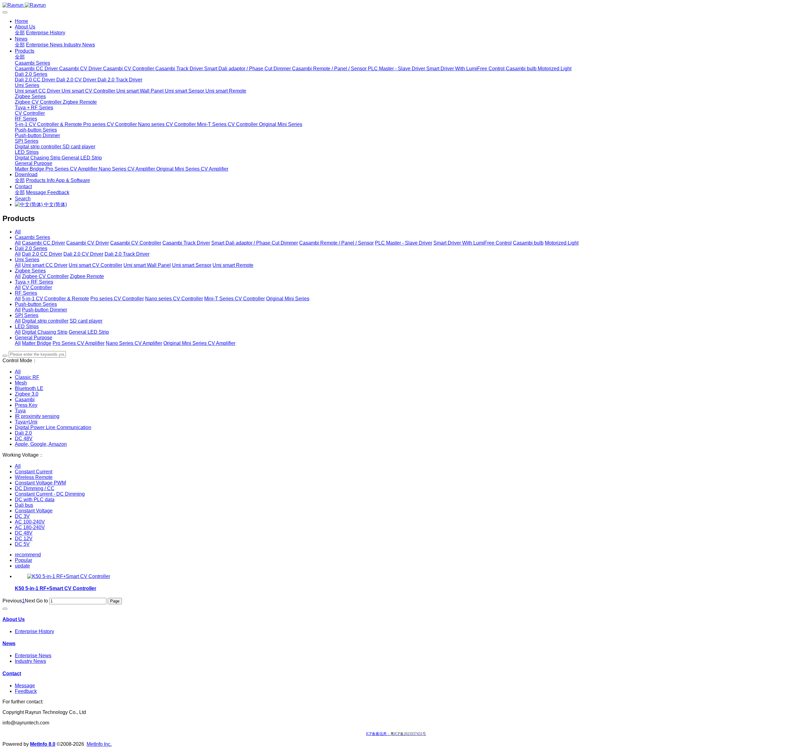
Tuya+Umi (26, 421)
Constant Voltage (34, 510)
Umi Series (27, 259)
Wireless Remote (34, 477)
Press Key (26, 405)
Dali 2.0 (23, 433)
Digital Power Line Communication (53, 427)
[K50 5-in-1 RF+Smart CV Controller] (68, 576)
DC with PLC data (34, 499)
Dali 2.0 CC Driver (42, 254)
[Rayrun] (396, 5)
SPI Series (26, 315)
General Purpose (33, 337)
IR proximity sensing (37, 416)
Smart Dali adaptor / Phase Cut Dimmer (254, 243)
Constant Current (33, 471)
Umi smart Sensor (191, 265)
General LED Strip (89, 332)
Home (21, 21)
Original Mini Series (287, 298)
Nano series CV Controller (174, 298)
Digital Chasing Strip (44, 332)
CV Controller (37, 287)
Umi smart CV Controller (95, 265)
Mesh (21, 382)
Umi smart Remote (233, 265)
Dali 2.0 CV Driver (83, 254)
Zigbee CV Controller (45, 276)
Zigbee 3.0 (26, 394)
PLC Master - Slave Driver (403, 243)
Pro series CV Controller (117, 298)
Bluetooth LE (29, 388)
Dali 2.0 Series (31, 248)
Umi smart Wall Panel (147, 265)
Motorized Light (562, 243)
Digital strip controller (45, 321)
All (18, 231)
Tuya (20, 410)
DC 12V (23, 538)
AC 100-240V (30, 521)
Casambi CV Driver (87, 243)
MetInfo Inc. (99, 744)
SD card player (86, 321)
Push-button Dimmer (44, 309)
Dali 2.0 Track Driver (127, 254)
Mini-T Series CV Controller (234, 298)
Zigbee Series (30, 270)
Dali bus (24, 505)
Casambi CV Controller (135, 243)
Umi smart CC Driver (44, 265)
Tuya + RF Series (34, 282)
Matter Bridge (36, 343)
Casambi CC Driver (43, 243)
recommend (28, 554)
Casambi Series (32, 237)
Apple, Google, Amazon (41, 444)
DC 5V (22, 544)
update (22, 565)
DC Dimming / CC (34, 488)
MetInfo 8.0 (42, 744)
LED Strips (27, 326)
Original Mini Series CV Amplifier (199, 343)
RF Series (26, 293)
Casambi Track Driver (186, 243)
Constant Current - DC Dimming (50, 494)
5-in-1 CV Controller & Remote (55, 298)
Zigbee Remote (87, 276)
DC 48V (23, 438)
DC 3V (22, 516)
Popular (23, 560)
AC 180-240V (30, 527)
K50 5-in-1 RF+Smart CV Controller (55, 588)
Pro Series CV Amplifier (79, 343)
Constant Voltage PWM (40, 482)
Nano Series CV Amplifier (134, 343)
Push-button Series (36, 304)
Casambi (25, 399)
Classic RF (27, 377)
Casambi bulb (528, 243)
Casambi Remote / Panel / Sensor (336, 243)
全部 (20, 32)
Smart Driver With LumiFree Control (472, 243)
